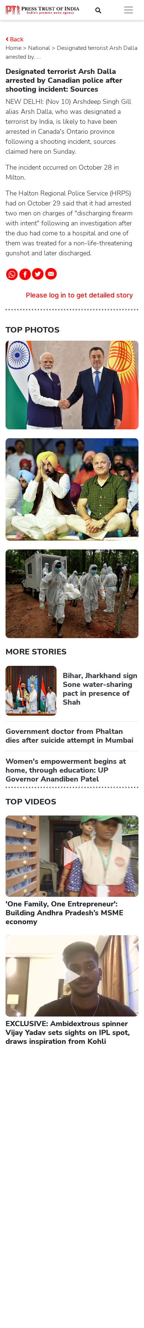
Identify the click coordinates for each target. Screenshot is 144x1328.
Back (17, 39)
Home (13, 48)
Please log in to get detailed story (79, 295)
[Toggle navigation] (128, 10)
